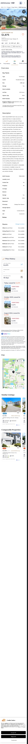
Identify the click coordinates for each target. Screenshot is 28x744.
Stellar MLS (3, 337)
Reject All (13, 736)
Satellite (20, 361)
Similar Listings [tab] (23, 63)
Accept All (13, 732)
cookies (6, 723)
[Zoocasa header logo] (8, 3)
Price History (7, 46)
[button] (14, 288)
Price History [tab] (7, 63)
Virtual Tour (18, 46)
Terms (19, 726)
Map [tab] (15, 63)
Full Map (21, 386)
